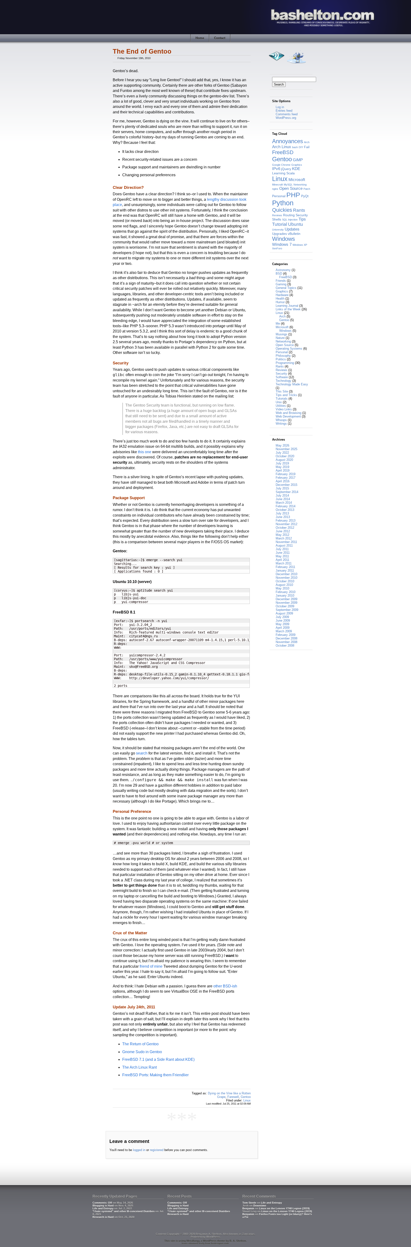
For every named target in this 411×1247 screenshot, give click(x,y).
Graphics (296, 164)
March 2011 (284, 563)
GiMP (298, 160)
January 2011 (285, 570)
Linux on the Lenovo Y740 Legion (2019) (284, 1208)
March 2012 (284, 538)
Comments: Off (102, 1202)
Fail (306, 147)
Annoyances (287, 141)
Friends (281, 280)
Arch (306, 142)
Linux (247, 1100)
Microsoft (297, 179)
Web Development (288, 416)
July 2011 (282, 549)
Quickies (282, 210)
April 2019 (282, 470)
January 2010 (285, 595)
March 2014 (284, 502)
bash (295, 147)
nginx (275, 188)
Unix (279, 402)
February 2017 (285, 477)
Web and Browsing (288, 413)
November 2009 (286, 602)
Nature (280, 338)
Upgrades (279, 234)
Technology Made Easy (292, 384)
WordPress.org (286, 118)
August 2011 (284, 545)
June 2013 (283, 517)
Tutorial (279, 224)
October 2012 (285, 527)
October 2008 (285, 645)
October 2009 (285, 606)
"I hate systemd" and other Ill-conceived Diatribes (124, 1211)
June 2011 (283, 552)
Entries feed (284, 110)
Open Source (291, 188)
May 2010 (282, 588)
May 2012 (282, 535)
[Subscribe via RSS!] (276, 64)
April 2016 (282, 481)
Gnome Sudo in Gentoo (142, 1052)
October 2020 (285, 456)
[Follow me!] (296, 64)
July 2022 (282, 452)
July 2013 (282, 513)
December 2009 (286, 599)
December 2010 (286, 574)
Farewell (233, 1097)
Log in (280, 107)
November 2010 (286, 577)
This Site (282, 391)
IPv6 (276, 168)
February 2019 (285, 474)
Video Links (284, 409)
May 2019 (282, 467)
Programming (285, 363)
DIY (301, 147)
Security (302, 215)
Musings (281, 334)
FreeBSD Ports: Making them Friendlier (155, 1075)
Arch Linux (281, 147)
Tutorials (282, 398)
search (141, 753)
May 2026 (282, 445)
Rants (299, 210)
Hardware (282, 295)
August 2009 (284, 613)
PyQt (304, 196)
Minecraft (277, 184)
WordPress (213, 1236)
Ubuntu (295, 224)
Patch (306, 188)
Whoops (281, 420)
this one (144, 452)
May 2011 (282, 556)
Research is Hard (103, 1217)
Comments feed (287, 114)
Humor (280, 302)
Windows (283, 239)
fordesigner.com (220, 1243)
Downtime (259, 1205)
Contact (219, 38)
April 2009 (282, 627)
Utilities (281, 405)
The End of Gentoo (142, 51)
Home (200, 38)
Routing (289, 215)
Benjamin (248, 1208)
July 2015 (282, 488)
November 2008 (286, 642)
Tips (302, 219)
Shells (276, 219)
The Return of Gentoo (140, 1044)
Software (282, 377)
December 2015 (286, 485)
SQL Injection (290, 219)
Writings (281, 423)
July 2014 (282, 495)
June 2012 (283, 531)
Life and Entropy (103, 1208)
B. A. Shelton (238, 1240)
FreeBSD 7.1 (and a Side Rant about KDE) (158, 1059)
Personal (278, 196)
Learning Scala (283, 173)
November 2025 (286, 449)
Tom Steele (249, 1202)
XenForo (277, 248)
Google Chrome (281, 164)
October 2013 (285, 510)
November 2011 (286, 542)
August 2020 (284, 460)
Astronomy (283, 270)
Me (278, 323)
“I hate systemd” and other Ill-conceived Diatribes (198, 1211)
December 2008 (286, 638)
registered (156, 1150)
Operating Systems (289, 348)
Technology (283, 380)
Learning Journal (287, 305)
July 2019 (282, 463)
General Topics (286, 288)
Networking (300, 184)
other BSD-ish (225, 986)
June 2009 (283, 620)
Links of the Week (288, 309)
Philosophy (283, 355)
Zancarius (248, 1233)
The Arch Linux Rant (139, 1067)
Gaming (281, 284)
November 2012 (286, 524)
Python (283, 203)
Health (280, 298)
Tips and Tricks (286, 395)
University (278, 229)
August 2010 (284, 585)
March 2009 (284, 631)
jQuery (286, 169)
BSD (279, 273)
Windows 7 (282, 244)
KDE (296, 168)
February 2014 (285, 506)
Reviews (277, 215)
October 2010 (285, 581)
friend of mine (151, 966)
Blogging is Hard (103, 1205)
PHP (293, 195)
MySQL (288, 184)
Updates (292, 229)
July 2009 (282, 617)
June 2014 (283, 499)
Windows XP (300, 244)
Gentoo (246, 1097)
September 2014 (287, 492)
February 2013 (285, 520)
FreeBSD (283, 152)
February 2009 (285, 635)
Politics (281, 359)
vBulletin (294, 234)
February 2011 (285, 567)
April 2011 (282, 560)
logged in (139, 1150)
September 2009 (287, 610)
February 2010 (285, 592)
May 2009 (282, 624)
